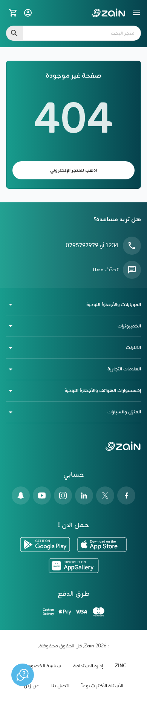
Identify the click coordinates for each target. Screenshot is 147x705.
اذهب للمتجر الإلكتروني (73, 170)
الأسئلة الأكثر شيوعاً (102, 686)
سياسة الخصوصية (41, 666)
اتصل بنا (60, 686)
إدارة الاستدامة (88, 666)
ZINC (120, 666)
